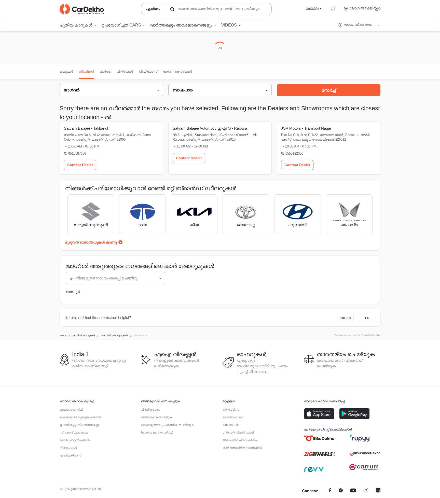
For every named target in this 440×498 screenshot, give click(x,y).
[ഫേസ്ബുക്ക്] (330, 491)
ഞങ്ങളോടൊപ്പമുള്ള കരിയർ (80, 417)
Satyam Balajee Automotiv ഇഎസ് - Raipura (210, 128)
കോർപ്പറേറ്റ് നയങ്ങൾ (75, 440)
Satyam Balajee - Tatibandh (86, 128)
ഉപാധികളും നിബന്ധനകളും (80, 425)
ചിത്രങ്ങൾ (125, 71)
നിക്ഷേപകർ (68, 448)
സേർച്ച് (329, 90)
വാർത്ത (105, 71)
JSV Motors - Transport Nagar (306, 128)
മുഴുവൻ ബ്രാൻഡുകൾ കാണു (91, 242)
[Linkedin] (378, 491)
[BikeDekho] (319, 438)
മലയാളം (312, 8)
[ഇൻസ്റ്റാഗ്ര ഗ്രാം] (366, 491)
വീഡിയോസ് (148, 71)
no (367, 317)
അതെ (345, 317)
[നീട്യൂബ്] (353, 491)
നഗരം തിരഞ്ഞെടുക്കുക (359, 25)
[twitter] (341, 491)
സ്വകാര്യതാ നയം (74, 432)
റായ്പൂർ (73, 292)
